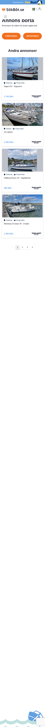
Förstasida (11, 36)
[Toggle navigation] (5, 16)
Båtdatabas (32, 36)
